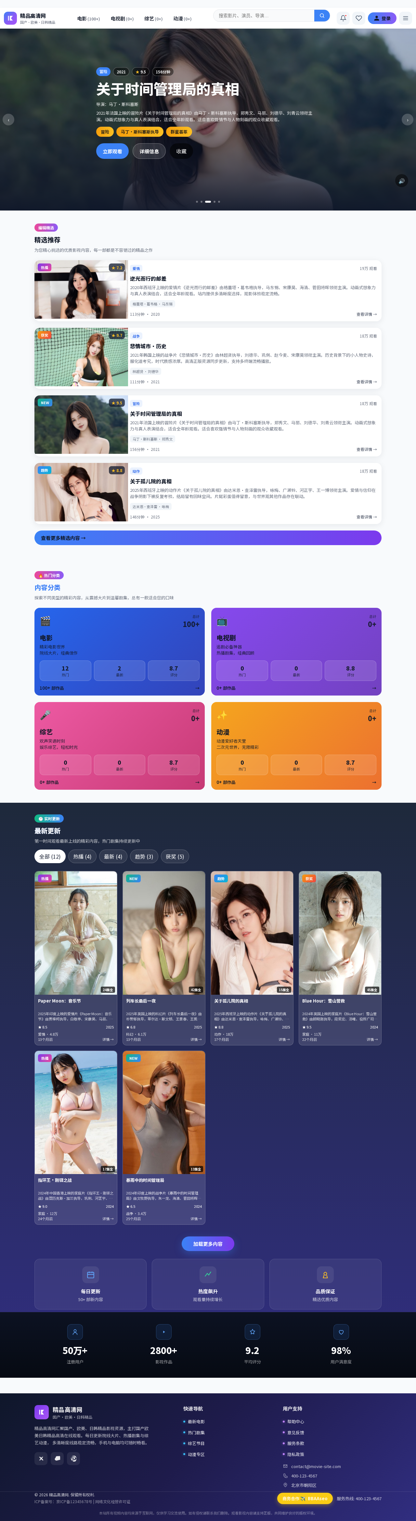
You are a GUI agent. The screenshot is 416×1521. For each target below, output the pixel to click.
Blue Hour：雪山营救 (323, 1001)
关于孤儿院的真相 (151, 481)
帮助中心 (295, 1421)
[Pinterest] (73, 1458)
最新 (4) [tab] (113, 856)
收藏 (181, 151)
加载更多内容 (208, 1243)
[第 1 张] (197, 202)
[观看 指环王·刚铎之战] (76, 1112)
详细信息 (149, 151)
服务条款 (295, 1443)
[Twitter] (40, 1458)
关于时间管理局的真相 (156, 413)
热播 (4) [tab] (82, 856)
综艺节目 (196, 1443)
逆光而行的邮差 (148, 278)
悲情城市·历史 (148, 346)
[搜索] (322, 15)
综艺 (153, 18)
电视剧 (122, 18)
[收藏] (358, 18)
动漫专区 (196, 1454)
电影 (88, 18)
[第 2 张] (201, 202)
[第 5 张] (219, 202)
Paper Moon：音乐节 (59, 1001)
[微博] (57, 1458)
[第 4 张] (214, 202)
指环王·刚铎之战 (55, 1180)
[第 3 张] (208, 202)
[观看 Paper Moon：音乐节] (76, 933)
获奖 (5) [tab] (175, 856)
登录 (386, 18)
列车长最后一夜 (141, 1001)
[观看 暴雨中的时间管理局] (164, 1112)
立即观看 (112, 151)
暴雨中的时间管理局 (145, 1180)
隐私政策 (295, 1454)
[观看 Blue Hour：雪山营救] (340, 933)
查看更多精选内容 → (63, 537)
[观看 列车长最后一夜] (164, 933)
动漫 (182, 18)
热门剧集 (196, 1432)
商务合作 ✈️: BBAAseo (305, 1498)
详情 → (108, 1039)
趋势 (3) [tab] (144, 856)
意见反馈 (295, 1432)
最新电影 (196, 1421)
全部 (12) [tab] (50, 856)
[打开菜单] (405, 18)
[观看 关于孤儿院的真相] (252, 933)
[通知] (343, 18)
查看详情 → (367, 314)
